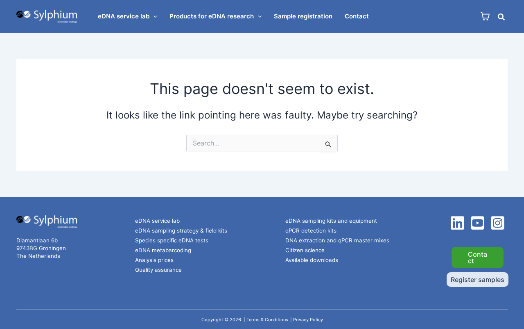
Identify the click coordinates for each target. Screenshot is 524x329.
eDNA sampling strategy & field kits (181, 230)
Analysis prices (154, 260)
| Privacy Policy (306, 319)
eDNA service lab (157, 220)
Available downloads (311, 260)
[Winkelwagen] (485, 16)
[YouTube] (477, 223)
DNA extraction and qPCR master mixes (337, 240)
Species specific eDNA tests (171, 240)
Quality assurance (158, 269)
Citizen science (305, 250)
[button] (153, 16)
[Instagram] (497, 223)
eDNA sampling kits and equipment (331, 220)
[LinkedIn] (457, 223)
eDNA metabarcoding (163, 250)
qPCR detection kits (311, 230)
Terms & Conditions (267, 319)
